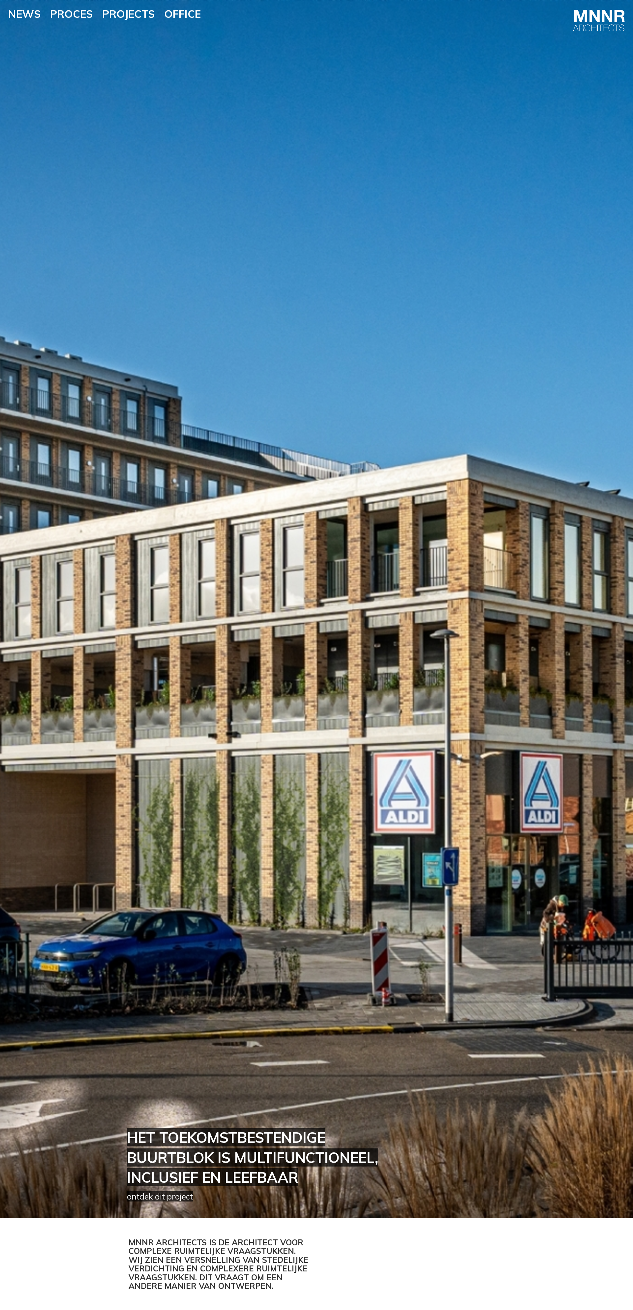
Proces (71, 13)
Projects (128, 13)
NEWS (24, 13)
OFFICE (182, 13)
